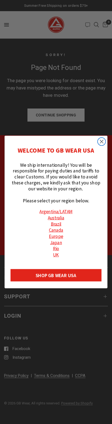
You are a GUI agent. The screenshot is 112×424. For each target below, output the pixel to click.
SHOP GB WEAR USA (56, 275)
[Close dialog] (101, 142)
